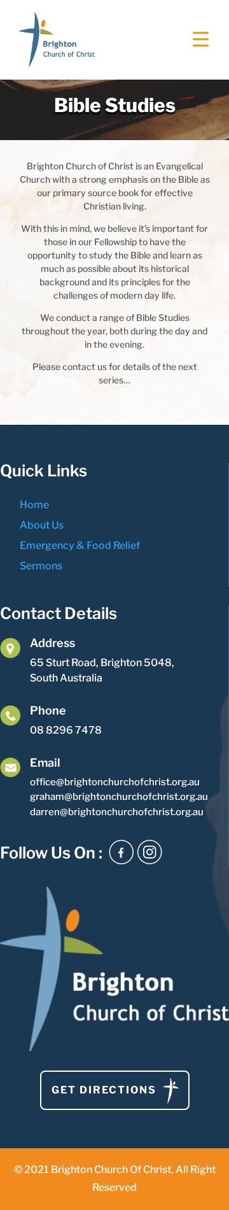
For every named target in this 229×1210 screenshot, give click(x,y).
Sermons (41, 566)
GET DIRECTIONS (104, 1090)
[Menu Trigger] (200, 38)
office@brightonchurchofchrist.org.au (115, 782)
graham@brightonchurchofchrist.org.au (119, 796)
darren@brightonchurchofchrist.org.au (117, 812)
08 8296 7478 (66, 730)
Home (34, 505)
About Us (42, 525)
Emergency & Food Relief (80, 545)
